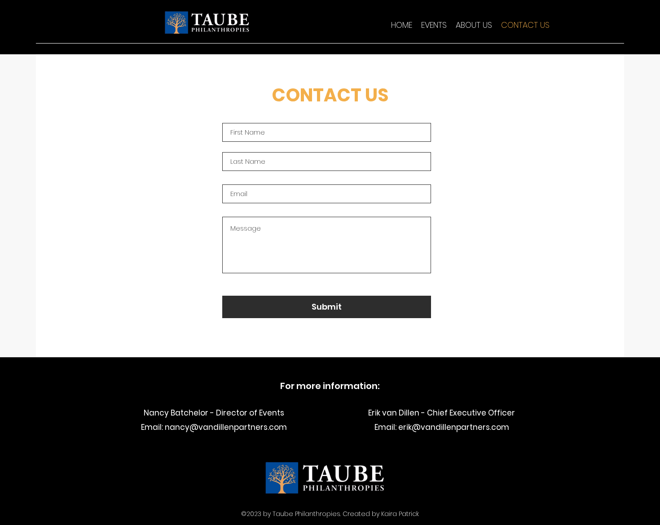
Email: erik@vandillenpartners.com (441, 427)
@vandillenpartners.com (238, 427)
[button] (434, 25)
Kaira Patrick (400, 513)
